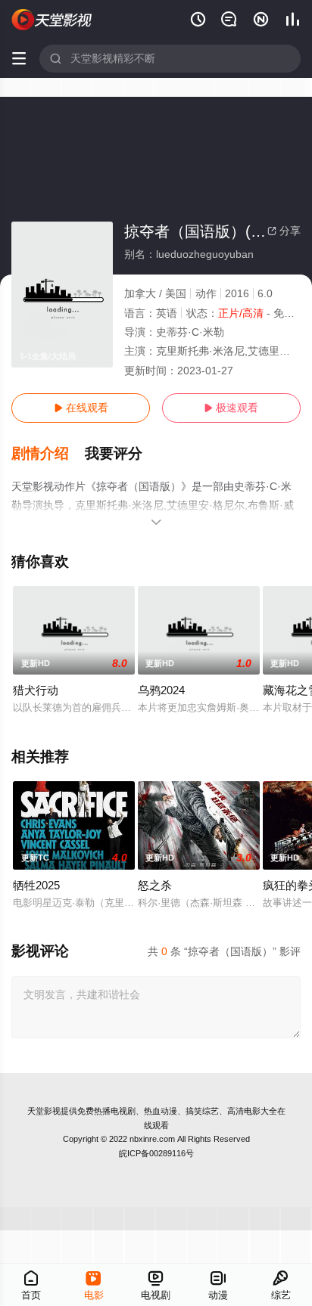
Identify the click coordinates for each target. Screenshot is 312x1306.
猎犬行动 (35, 690)
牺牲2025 (36, 885)
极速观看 (231, 408)
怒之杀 (155, 885)
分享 (284, 231)
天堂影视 (44, 1110)
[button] (48, 453)
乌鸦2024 (161, 690)
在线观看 (81, 408)
